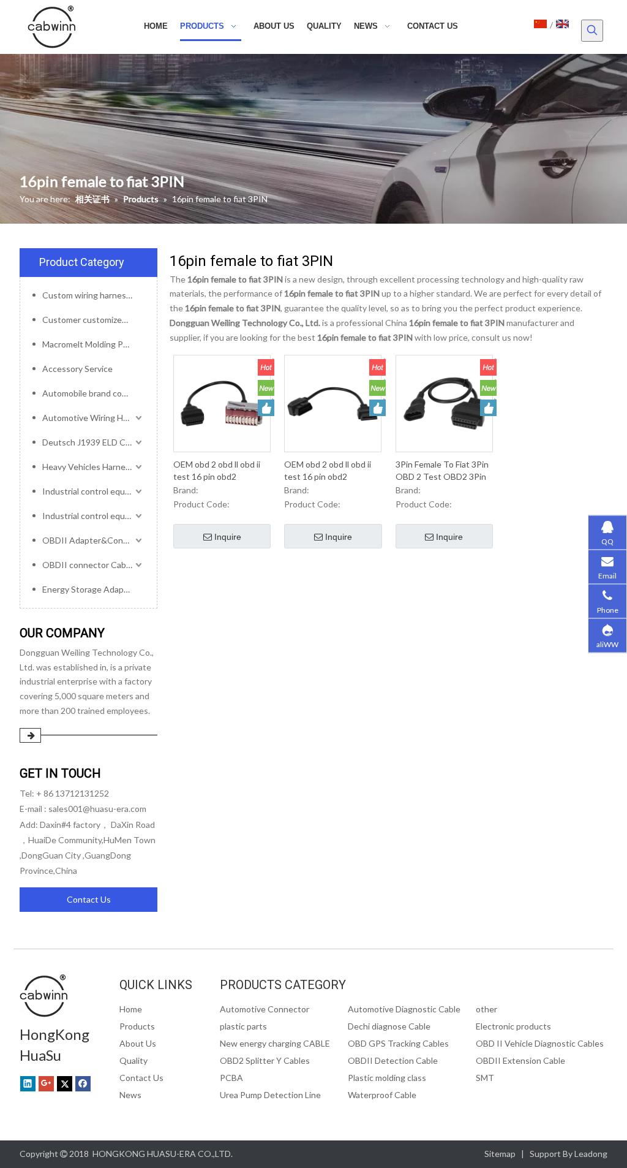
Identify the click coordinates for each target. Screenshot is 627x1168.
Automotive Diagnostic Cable (404, 1009)
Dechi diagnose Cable (389, 1026)
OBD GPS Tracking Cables (398, 1043)
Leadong (590, 1153)
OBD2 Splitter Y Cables (265, 1060)
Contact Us (89, 899)
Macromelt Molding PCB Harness (93, 344)
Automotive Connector (264, 1009)
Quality (133, 1060)
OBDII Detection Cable (393, 1060)
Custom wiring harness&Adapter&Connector (93, 295)
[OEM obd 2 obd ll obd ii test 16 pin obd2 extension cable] (222, 402)
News (130, 1095)
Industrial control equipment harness (93, 515)
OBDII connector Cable (87, 564)
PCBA (231, 1077)
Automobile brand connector (93, 393)
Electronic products (513, 1026)
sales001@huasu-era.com (97, 808)
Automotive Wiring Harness (93, 417)
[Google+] (46, 1083)
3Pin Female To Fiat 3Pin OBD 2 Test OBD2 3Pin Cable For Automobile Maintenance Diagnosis (442, 471)
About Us (137, 1043)
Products (137, 1026)
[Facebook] (83, 1083)
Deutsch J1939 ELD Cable (91, 442)
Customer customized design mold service (93, 319)
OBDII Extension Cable (520, 1060)
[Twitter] (64, 1083)
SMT (485, 1077)
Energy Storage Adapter (88, 589)
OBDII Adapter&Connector (93, 540)
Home (130, 1009)
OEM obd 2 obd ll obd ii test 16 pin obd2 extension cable (216, 471)
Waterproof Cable (382, 1095)
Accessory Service (77, 368)
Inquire (227, 537)
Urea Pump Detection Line (270, 1095)
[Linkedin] (28, 1083)
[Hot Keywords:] (592, 31)
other (486, 1009)
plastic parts (243, 1026)
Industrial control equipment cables (93, 491)
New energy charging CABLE (275, 1043)
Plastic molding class (387, 1077)
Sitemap (500, 1153)
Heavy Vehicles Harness (88, 466)
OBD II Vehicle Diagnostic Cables (540, 1043)
